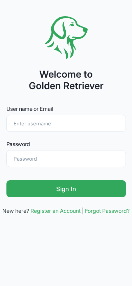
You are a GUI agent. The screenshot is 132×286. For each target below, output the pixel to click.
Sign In (66, 188)
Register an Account (55, 210)
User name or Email (29, 108)
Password (18, 144)
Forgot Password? (107, 210)
